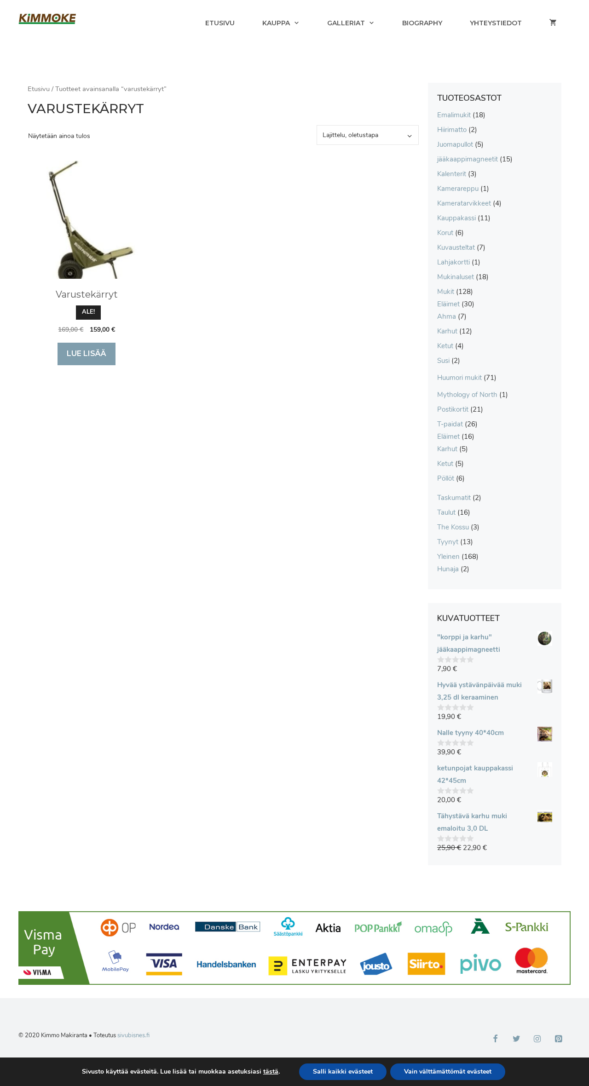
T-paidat (450, 424)
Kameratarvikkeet (464, 203)
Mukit (445, 291)
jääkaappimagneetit (467, 159)
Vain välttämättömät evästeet (447, 1071)
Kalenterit (451, 173)
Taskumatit (454, 497)
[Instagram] (537, 1039)
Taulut (446, 512)
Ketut (445, 346)
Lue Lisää (86, 353)
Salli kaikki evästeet (343, 1071)
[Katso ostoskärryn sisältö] (553, 22)
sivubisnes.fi (133, 1035)
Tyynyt (447, 541)
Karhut (447, 331)
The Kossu (453, 527)
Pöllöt (445, 478)
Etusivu (220, 23)
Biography (422, 23)
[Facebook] (495, 1039)
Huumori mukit (459, 377)
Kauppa (276, 23)
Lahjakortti (453, 262)
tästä (270, 1072)
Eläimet (448, 304)
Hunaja (448, 569)
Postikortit (452, 409)
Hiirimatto (452, 129)
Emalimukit (454, 115)
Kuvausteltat (456, 247)
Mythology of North (467, 394)
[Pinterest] (558, 1039)
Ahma (446, 316)
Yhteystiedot (496, 23)
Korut (445, 232)
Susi (443, 360)
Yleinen (448, 556)
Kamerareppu (458, 188)
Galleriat (346, 23)
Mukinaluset (455, 277)
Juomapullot (455, 144)
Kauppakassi (456, 218)
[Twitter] (516, 1039)
